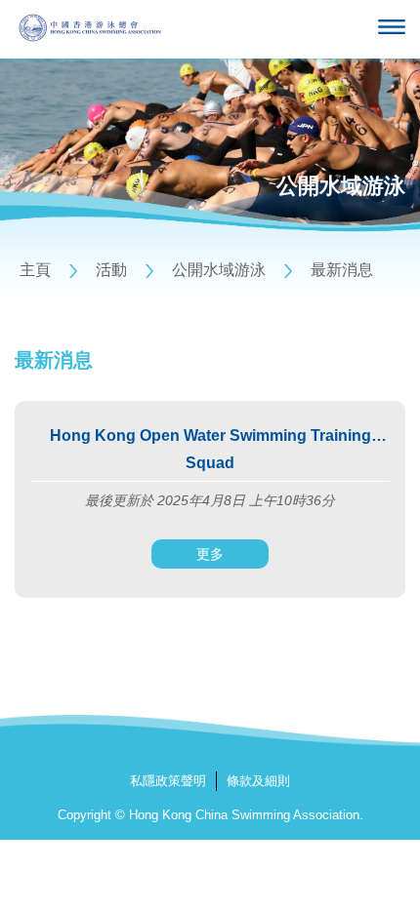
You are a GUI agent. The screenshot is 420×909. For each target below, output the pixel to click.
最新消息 (342, 269)
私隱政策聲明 (168, 780)
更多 (210, 554)
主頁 (35, 269)
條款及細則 (258, 780)
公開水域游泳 (219, 269)
